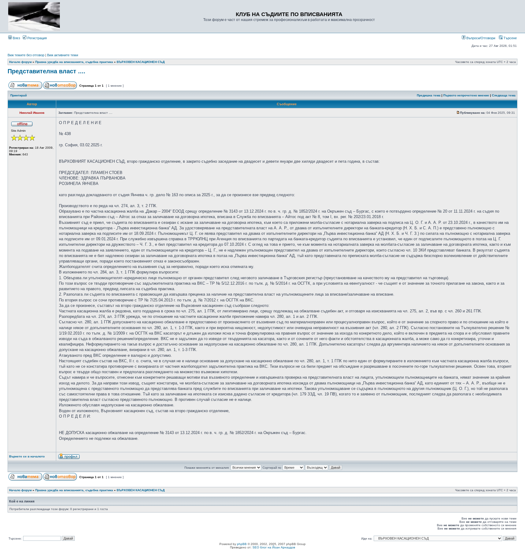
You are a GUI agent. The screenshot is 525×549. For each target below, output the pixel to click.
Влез (16, 38)
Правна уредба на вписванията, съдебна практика (74, 62)
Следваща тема (504, 95)
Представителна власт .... (46, 71)
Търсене (510, 38)
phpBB (242, 544)
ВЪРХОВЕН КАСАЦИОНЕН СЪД (141, 62)
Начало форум (20, 62)
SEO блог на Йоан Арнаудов (273, 547)
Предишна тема (429, 95)
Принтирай (18, 95)
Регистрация (36, 38)
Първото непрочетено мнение (466, 95)
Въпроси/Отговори (480, 38)
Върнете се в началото (27, 456)
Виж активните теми (62, 55)
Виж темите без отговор (26, 55)
